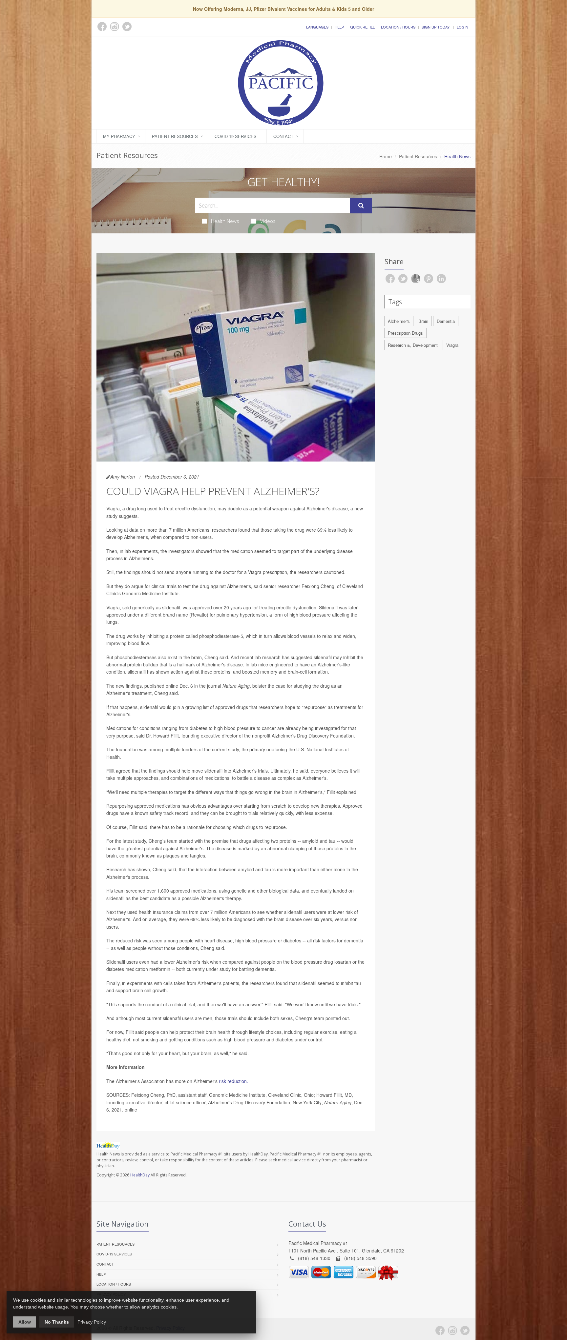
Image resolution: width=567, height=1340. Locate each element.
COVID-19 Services (236, 136)
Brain (423, 321)
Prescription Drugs (405, 333)
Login (462, 27)
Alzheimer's (399, 321)
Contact (283, 136)
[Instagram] (452, 1330)
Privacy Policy (91, 1322)
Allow (24, 1322)
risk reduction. (233, 1081)
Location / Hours (398, 27)
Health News (225, 221)
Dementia (446, 321)
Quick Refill (362, 27)
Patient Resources (175, 136)
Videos (268, 221)
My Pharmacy (119, 136)
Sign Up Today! (436, 27)
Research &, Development (413, 345)
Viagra (452, 345)
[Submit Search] (361, 205)
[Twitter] (465, 1330)
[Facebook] (440, 1330)
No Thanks (57, 1322)
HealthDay (140, 1175)
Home (385, 156)
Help (339, 27)
